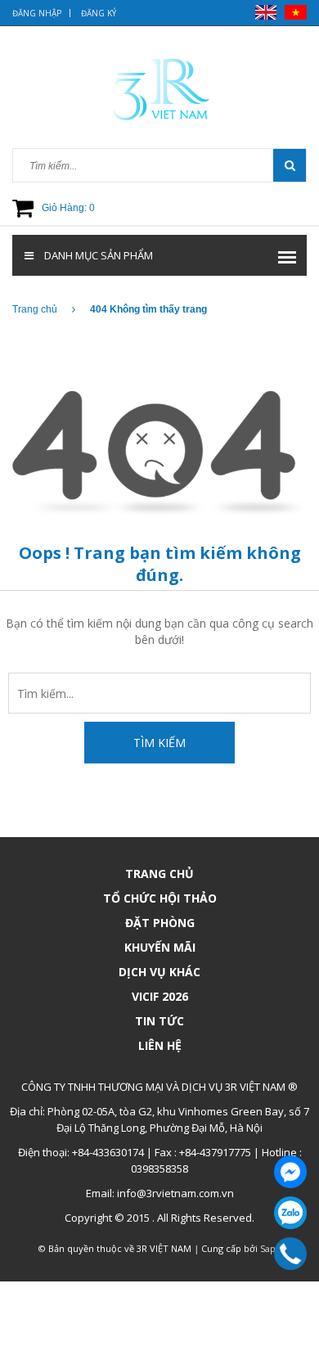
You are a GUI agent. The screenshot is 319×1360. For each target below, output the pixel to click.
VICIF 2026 (160, 996)
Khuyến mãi (159, 947)
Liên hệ (160, 1045)
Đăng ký (98, 13)
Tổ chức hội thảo (160, 898)
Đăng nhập (36, 13)
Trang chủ (159, 873)
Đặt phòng (160, 922)
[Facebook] (290, 1171)
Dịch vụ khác (159, 971)
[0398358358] (290, 1253)
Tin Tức (159, 1021)
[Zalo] (290, 1212)
